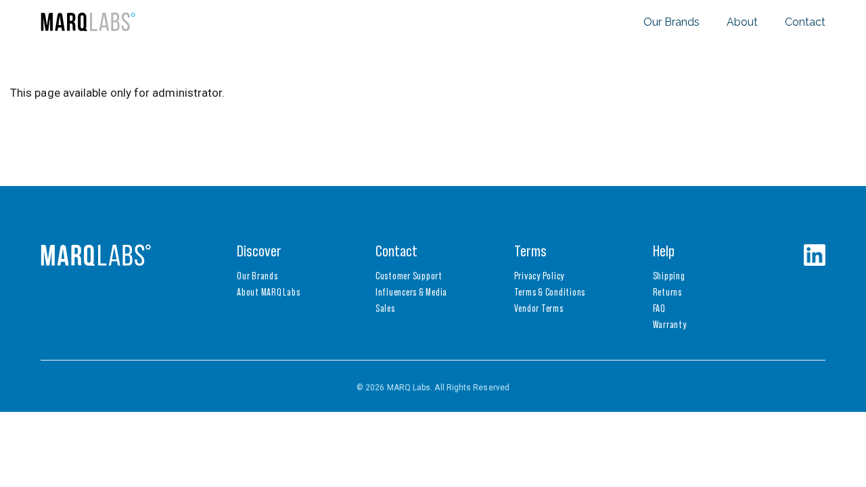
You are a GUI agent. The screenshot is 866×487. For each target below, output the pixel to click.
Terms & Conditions (550, 292)
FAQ (659, 308)
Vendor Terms (539, 308)
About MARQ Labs (268, 292)
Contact (805, 22)
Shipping (669, 275)
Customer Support (408, 275)
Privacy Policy (539, 275)
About (742, 22)
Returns (667, 292)
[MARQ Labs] (88, 21)
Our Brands (671, 22)
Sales (385, 308)
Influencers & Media (411, 292)
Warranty (670, 324)
